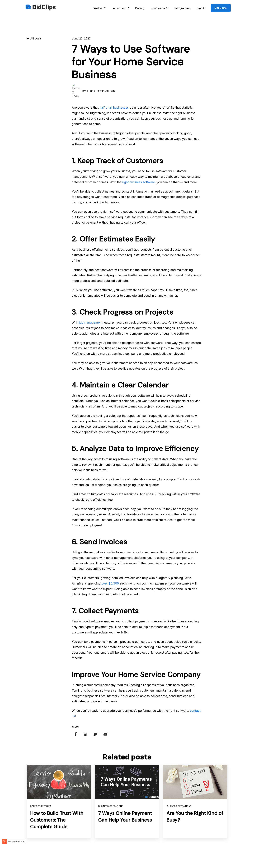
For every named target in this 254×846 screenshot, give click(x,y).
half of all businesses (114, 107)
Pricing (139, 8)
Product (97, 8)
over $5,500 (110, 583)
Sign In (201, 8)
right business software (138, 182)
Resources (158, 8)
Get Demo (221, 7)
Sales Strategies (40, 806)
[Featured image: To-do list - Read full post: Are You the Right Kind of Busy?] (195, 782)
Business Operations (110, 806)
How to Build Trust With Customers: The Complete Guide (56, 820)
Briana (91, 90)
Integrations (182, 8)
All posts (36, 38)
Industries (118, 8)
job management (90, 322)
